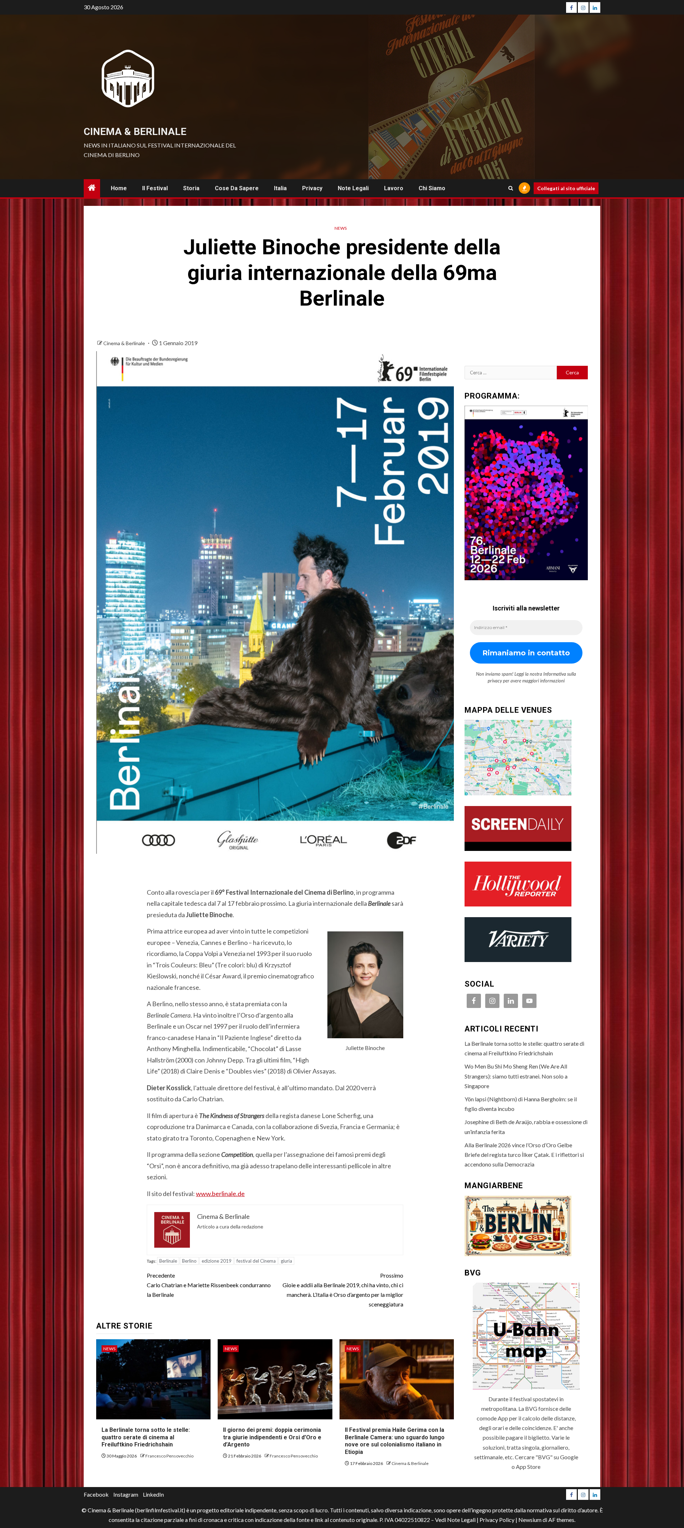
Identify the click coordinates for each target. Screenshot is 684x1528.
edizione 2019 (217, 1261)
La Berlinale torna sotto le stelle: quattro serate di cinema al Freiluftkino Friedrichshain (146, 1437)
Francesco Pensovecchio (169, 1456)
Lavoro (393, 188)
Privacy (312, 188)
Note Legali (353, 188)
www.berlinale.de (220, 1193)
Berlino (189, 1261)
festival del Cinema (256, 1261)
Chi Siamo (432, 188)
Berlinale (168, 1261)
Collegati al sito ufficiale (566, 188)
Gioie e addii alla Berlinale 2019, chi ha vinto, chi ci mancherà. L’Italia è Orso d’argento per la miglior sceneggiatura (343, 1290)
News (341, 228)
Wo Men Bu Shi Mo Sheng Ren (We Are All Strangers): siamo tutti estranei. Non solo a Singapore (516, 1076)
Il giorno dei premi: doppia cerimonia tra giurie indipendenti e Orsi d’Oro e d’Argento (272, 1437)
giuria (286, 1261)
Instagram (125, 1494)
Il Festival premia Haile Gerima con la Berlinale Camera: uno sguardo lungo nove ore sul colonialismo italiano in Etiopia (395, 1440)
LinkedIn (153, 1494)
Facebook (96, 1494)
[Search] (510, 188)
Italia (280, 188)
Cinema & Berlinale (135, 131)
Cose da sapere (237, 188)
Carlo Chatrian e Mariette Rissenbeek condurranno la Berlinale (209, 1285)
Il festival (155, 188)
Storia (191, 188)
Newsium (530, 1519)
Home (119, 188)
